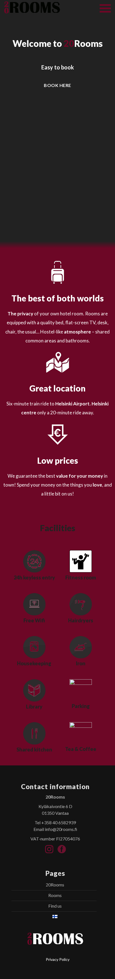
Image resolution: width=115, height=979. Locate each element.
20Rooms (55, 884)
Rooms (55, 895)
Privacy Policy (58, 959)
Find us (55, 905)
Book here (57, 85)
